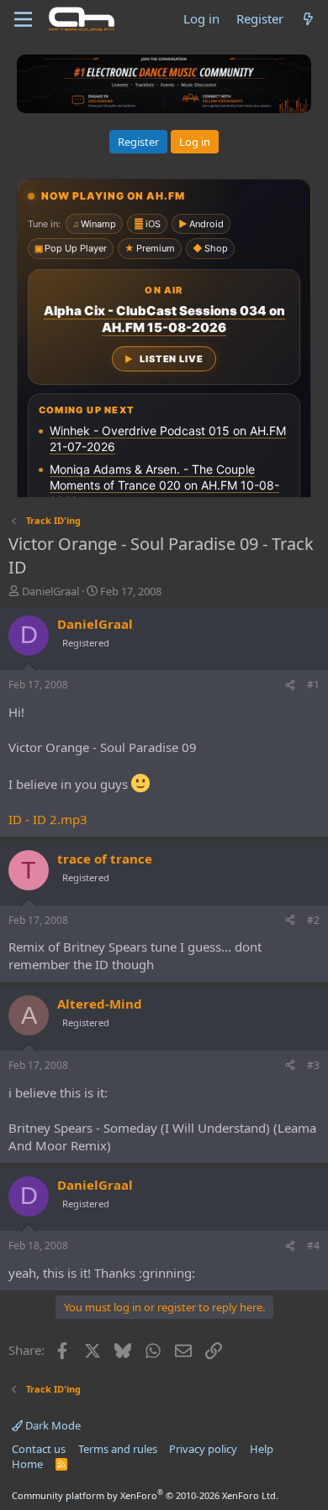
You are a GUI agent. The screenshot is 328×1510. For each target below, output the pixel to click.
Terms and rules (117, 1448)
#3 (313, 1065)
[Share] (290, 685)
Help (261, 1448)
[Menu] (23, 19)
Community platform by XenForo (145, 1495)
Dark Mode (52, 1425)
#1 (313, 684)
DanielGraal (50, 591)
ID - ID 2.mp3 (47, 819)
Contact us (39, 1448)
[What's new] (308, 18)
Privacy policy (203, 1448)
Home (27, 1463)
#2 (313, 920)
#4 (313, 1245)
